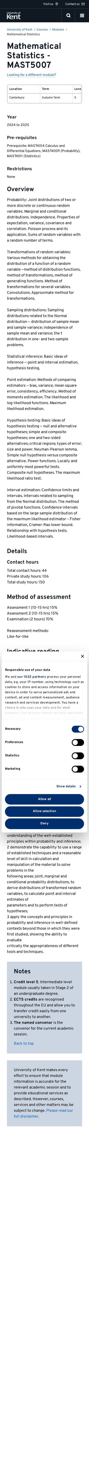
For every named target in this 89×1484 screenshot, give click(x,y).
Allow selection (44, 811)
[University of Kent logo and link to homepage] (13, 15)
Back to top (24, 1043)
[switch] (78, 742)
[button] (82, 15)
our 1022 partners (31, 677)
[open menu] (82, 15)
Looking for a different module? (31, 75)
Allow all (44, 799)
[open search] (68, 15)
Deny (44, 824)
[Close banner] (82, 656)
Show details (66, 787)
